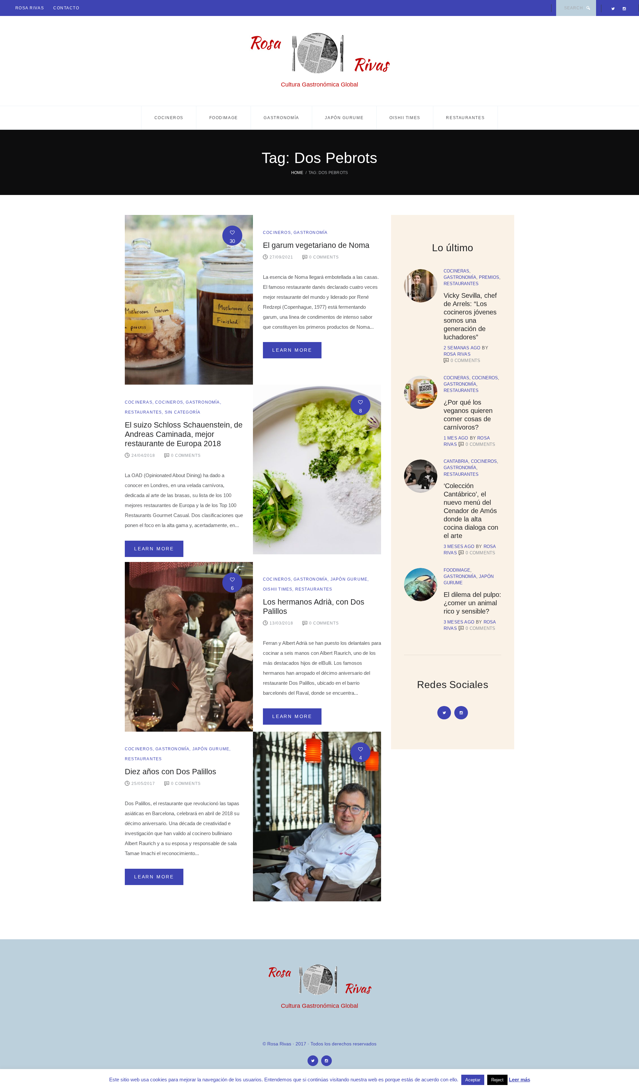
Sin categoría (183, 412)
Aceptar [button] (472, 1079)
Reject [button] (497, 1079)
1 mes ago (456, 438)
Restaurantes (465, 117)
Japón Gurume (344, 117)
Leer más (519, 1079)
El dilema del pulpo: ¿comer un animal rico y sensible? (472, 603)
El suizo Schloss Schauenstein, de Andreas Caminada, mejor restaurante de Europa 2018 (184, 434)
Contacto (66, 8)
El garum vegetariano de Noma (316, 245)
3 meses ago (459, 546)
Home (297, 172)
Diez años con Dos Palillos (170, 772)
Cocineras (138, 402)
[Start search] (588, 8)
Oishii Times (404, 117)
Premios (489, 277)
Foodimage (223, 117)
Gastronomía (281, 117)
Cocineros (168, 117)
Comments (465, 360)
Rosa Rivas (29, 8)
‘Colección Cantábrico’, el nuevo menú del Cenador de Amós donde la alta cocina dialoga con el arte (471, 510)
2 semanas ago (462, 347)
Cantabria (456, 461)
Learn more (292, 350)
